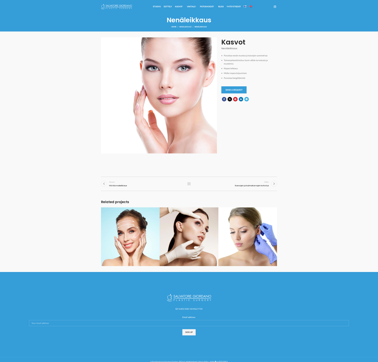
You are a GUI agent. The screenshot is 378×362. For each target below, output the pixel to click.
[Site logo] (116, 6)
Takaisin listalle (189, 184)
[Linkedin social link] (241, 99)
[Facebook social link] (224, 99)
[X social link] (230, 99)
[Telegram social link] (246, 99)
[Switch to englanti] (250, 7)
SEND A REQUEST (233, 90)
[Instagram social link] (275, 6)
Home (173, 27)
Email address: (189, 317)
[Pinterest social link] (235, 99)
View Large (156, 210)
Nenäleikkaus (185, 27)
